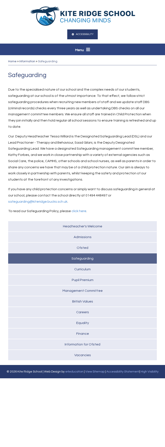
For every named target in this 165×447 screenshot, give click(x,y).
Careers (82, 312)
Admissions (83, 237)
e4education (74, 371)
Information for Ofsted (82, 344)
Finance (82, 333)
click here (79, 211)
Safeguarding (47, 61)
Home (12, 61)
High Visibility (150, 371)
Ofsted (82, 247)
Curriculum (82, 269)
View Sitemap (94, 371)
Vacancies (82, 355)
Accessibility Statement (122, 371)
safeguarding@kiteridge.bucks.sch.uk (37, 201)
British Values (82, 301)
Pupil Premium (82, 280)
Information (27, 61)
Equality (82, 323)
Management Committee (83, 290)
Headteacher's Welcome (82, 226)
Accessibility (84, 34)
